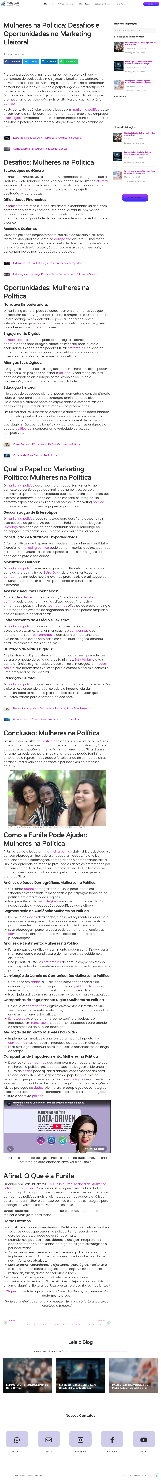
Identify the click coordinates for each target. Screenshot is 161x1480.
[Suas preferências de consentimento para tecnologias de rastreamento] (157, 1476)
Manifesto (49, 4)
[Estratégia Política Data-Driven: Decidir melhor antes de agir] (119, 70)
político (9, 104)
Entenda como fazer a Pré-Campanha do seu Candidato (47, 719)
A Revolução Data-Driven (135, 91)
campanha (62, 239)
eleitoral (102, 181)
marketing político (86, 109)
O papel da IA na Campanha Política (35, 455)
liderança (32, 189)
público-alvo (84, 986)
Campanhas (57, 606)
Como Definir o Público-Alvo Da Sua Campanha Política (46, 444)
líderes (38, 327)
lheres (17, 206)
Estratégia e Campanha (135, 53)
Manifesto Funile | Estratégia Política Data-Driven (140, 43)
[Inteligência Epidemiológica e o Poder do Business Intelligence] (119, 89)
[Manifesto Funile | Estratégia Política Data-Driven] (119, 51)
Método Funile (84, 4)
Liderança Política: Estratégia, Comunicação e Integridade (48, 263)
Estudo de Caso (102, 4)
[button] (151, 4)
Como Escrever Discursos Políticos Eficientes (40, 148)
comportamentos (39, 635)
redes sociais (18, 340)
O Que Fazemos (65, 4)
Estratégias (52, 572)
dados (29, 889)
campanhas (53, 214)
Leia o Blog (120, 4)
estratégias (12, 118)
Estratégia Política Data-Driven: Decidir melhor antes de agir (138, 62)
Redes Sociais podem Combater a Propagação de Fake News (50, 708)
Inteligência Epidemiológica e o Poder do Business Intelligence (138, 81)
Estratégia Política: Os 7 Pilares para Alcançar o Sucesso (47, 137)
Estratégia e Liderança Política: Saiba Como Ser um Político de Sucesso (56, 274)
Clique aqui (15, 1291)
